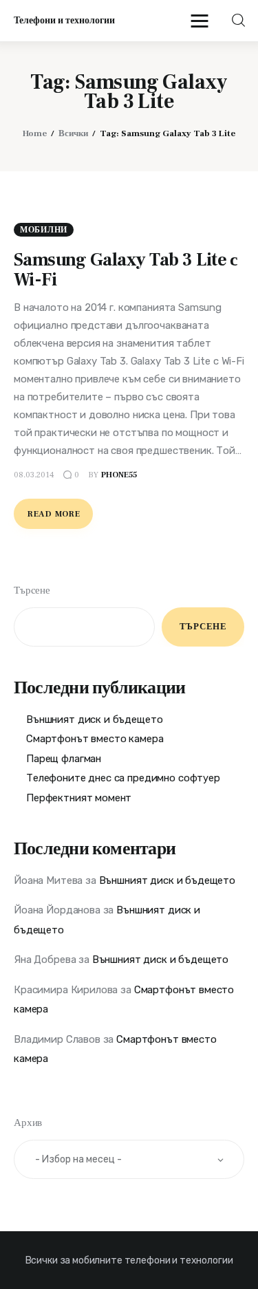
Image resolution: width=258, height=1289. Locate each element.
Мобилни (43, 230)
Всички (73, 133)
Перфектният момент (78, 798)
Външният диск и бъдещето (94, 719)
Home (35, 133)
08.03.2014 (34, 475)
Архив (28, 1122)
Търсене (32, 590)
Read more (54, 514)
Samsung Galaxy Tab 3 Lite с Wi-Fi (126, 270)
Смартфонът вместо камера (94, 739)
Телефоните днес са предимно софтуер (123, 778)
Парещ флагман (63, 758)
